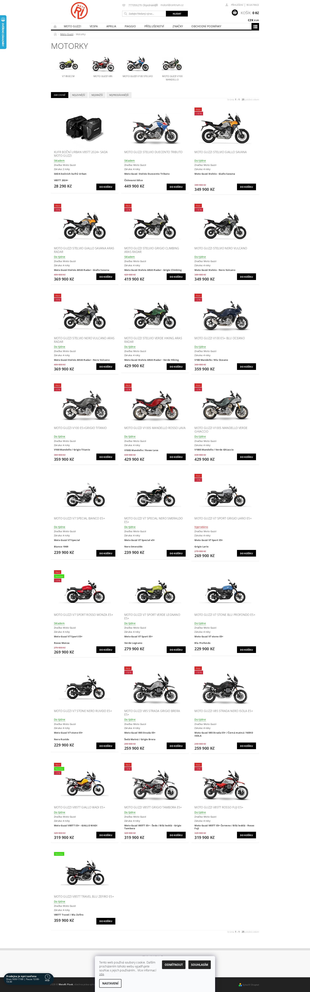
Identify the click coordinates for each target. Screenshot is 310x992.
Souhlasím (199, 965)
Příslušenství (154, 26)
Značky (178, 26)
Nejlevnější (78, 95)
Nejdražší (97, 95)
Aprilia (111, 26)
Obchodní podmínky (206, 26)
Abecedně (60, 95)
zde (101, 974)
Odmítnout (174, 965)
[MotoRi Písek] (79, 10)
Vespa (94, 26)
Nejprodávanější (119, 95)
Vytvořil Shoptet (251, 984)
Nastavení (110, 983)
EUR (256, 20)
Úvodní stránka (55, 26)
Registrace (252, 4)
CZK (250, 20)
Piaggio (130, 26)
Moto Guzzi (72, 26)
